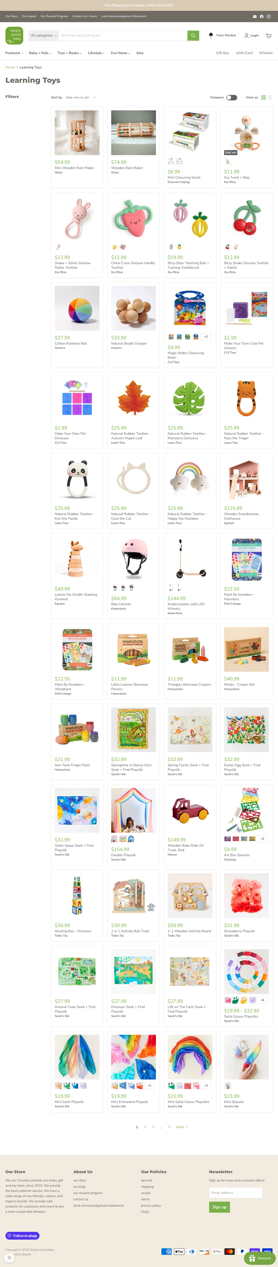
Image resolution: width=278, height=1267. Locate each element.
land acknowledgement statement (98, 1205)
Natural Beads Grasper (129, 343)
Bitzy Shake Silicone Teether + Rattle (246, 265)
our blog (79, 1186)
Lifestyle (95, 53)
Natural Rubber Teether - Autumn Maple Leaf (131, 436)
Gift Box (222, 53)
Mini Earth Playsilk (69, 1102)
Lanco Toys (118, 443)
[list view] (269, 98)
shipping (147, 1186)
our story (79, 1180)
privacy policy (151, 1205)
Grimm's (60, 348)
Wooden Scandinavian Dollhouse (241, 516)
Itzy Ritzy (230, 182)
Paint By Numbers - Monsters (239, 597)
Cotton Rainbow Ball (71, 343)
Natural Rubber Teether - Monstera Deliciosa (187, 436)
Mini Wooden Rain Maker (74, 168)
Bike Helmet (121, 604)
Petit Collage (232, 604)
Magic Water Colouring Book (186, 355)
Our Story (11, 16)
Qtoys (58, 172)
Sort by (56, 97)
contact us (80, 1199)
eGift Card (244, 53)
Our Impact (29, 16)
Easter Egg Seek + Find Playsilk (242, 767)
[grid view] (263, 98)
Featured (13, 53)
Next (180, 1127)
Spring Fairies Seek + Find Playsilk (188, 767)
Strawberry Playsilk (239, 931)
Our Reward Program (54, 16)
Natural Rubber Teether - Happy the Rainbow (187, 516)
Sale (140, 53)
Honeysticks (119, 694)
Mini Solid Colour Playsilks (188, 1102)
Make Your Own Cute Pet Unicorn (244, 345)
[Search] (193, 36)
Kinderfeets (118, 609)
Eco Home (119, 53)
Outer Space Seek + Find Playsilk (74, 847)
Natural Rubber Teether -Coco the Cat (131, 516)
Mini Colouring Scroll (184, 177)
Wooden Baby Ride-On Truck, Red (186, 847)
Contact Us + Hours (84, 16)
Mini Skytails (234, 1102)
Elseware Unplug (179, 182)
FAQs (145, 1212)
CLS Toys (173, 362)
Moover (172, 855)
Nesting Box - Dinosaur (73, 931)
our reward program (88, 1193)
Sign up (220, 1207)
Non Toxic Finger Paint (72, 765)
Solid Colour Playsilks (241, 1016)
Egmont (229, 523)
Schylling (230, 860)
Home (10, 67)
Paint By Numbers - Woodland (70, 687)
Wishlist (266, 53)
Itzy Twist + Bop (236, 177)
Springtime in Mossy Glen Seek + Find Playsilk (131, 767)
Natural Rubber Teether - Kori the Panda (74, 516)
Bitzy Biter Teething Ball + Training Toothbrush (188, 265)
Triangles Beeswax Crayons (189, 684)
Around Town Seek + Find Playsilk (75, 1009)
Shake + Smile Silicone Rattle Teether (73, 265)
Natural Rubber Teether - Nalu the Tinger (244, 436)
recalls (146, 1193)
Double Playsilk (123, 855)
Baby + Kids (39, 53)
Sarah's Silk (118, 774)
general (146, 1180)
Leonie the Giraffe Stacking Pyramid (76, 597)
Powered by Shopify (18, 1254)
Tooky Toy (61, 936)
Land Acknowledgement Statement (123, 16)
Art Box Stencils (237, 855)
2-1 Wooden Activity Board (189, 931)
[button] (252, 35)
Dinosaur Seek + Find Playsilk (128, 1009)
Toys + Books (69, 53)
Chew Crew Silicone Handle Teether (133, 265)
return (145, 1199)
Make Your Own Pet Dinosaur (70, 436)
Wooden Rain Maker (127, 168)
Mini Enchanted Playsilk (129, 1102)
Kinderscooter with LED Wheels (186, 606)
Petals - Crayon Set (239, 684)
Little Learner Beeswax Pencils (129, 687)
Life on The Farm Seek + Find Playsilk (187, 1009)
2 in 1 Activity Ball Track (130, 931)
